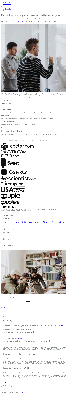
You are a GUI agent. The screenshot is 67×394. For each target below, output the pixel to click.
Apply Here (3, 307)
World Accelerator (7, 2)
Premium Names (6, 10)
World (2, 6)
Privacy (22, 392)
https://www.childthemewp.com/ (33, 379)
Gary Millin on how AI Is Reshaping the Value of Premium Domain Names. (34, 222)
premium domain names (19, 21)
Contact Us (5, 12)
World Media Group (7, 4)
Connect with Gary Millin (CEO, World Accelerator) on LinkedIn (13, 302)
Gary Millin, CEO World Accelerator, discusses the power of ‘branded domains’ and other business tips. (22, 314)
